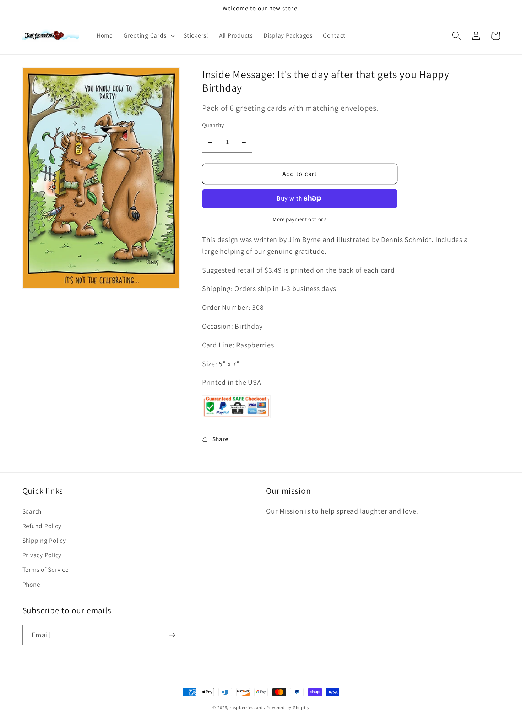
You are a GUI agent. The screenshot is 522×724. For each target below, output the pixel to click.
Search (32, 511)
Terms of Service (45, 569)
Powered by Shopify (288, 707)
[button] (148, 35)
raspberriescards (247, 707)
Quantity (213, 125)
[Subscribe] (172, 635)
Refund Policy (41, 526)
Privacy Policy (42, 555)
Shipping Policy (44, 540)
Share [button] (220, 439)
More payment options (300, 219)
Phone (31, 584)
